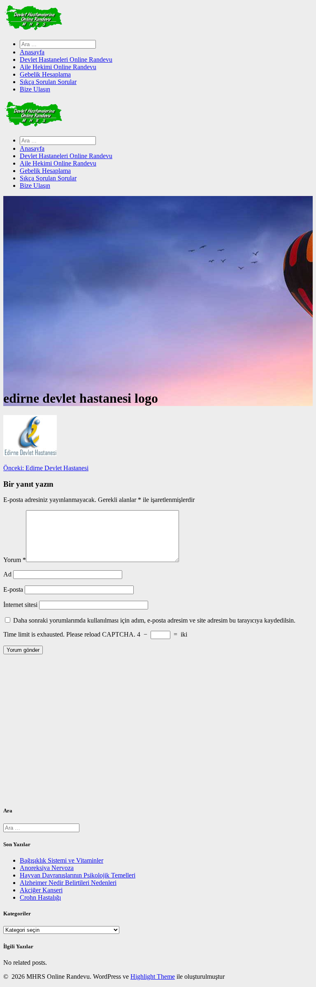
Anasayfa (32, 52)
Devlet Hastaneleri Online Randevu (66, 59)
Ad (7, 574)
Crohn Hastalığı (40, 897)
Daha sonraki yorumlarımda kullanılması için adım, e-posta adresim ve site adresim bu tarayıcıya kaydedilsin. (154, 620)
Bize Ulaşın (35, 89)
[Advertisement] (158, 733)
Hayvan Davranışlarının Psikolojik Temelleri (77, 875)
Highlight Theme (152, 976)
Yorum (14, 559)
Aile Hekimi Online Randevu (58, 66)
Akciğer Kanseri (41, 890)
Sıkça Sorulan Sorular (48, 81)
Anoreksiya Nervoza (47, 867)
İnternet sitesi (20, 604)
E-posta (13, 589)
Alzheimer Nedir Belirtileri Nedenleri (68, 882)
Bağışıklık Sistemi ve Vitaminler (61, 860)
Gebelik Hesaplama (45, 74)
